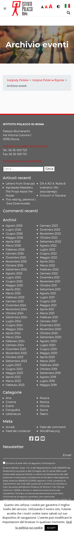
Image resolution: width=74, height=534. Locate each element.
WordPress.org (50, 431)
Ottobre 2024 (15, 313)
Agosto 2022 (48, 245)
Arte (8, 398)
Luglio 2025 (13, 277)
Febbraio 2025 (15, 297)
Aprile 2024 (13, 333)
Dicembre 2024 (16, 305)
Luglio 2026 (13, 229)
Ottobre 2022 (48, 237)
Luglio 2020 (47, 345)
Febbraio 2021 (49, 317)
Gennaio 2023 (49, 225)
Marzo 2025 (13, 293)
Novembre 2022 (50, 233)
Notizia (44, 402)
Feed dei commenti (53, 427)
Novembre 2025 (16, 261)
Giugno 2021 (48, 301)
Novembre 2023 (16, 353)
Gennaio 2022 (49, 273)
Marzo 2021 (47, 313)
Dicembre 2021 (50, 277)
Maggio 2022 (48, 257)
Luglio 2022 (47, 249)
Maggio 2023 (14, 373)
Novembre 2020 (50, 329)
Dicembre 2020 (50, 325)
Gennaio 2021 (48, 321)
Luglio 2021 (47, 297)
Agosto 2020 (48, 341)
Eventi (10, 406)
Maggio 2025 (14, 285)
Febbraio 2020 (49, 365)
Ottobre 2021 (48, 285)
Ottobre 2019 (48, 369)
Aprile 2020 (47, 357)
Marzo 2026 (13, 245)
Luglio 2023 (13, 365)
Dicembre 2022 (50, 229)
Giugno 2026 (14, 233)
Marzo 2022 (47, 265)
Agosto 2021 (48, 293)
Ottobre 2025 (14, 265)
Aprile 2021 (47, 309)
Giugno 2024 (14, 325)
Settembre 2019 (50, 373)
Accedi (10, 427)
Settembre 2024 (16, 317)
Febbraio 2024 (15, 341)
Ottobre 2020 (49, 333)
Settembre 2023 (16, 361)
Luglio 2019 (47, 381)
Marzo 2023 (13, 381)
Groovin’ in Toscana (53, 195)
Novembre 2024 (16, 309)
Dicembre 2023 (16, 349)
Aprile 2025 (13, 289)
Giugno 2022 (48, 253)
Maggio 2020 (48, 353)
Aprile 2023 (13, 377)
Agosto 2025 (14, 273)
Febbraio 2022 (49, 269)
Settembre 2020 (50, 337)
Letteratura (13, 414)
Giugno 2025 (14, 281)
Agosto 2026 (14, 225)
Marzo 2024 (13, 337)
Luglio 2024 (13, 321)
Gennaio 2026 (15, 253)
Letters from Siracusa (20, 183)
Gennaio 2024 (15, 345)
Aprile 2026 (13, 241)
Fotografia (13, 410)
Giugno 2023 (14, 369)
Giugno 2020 (48, 349)
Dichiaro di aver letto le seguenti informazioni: (30, 463)
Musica (44, 398)
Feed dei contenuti (18, 431)
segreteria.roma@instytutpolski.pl (25, 146)
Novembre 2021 (50, 281)
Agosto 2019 (48, 377)
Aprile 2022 (47, 261)
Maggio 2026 (14, 237)
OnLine (44, 406)
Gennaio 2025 (15, 301)
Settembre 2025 (16, 269)
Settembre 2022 (50, 241)
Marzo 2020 (47, 361)
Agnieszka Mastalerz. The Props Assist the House (19, 191)
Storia (44, 410)
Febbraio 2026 (15, 249)
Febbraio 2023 (15, 385)
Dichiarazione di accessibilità (22, 161)
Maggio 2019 (48, 385)
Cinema (11, 402)
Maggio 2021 (48, 305)
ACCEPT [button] (51, 527)
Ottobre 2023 (14, 357)
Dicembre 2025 (16, 257)
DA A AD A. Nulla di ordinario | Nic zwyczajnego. (53, 187)
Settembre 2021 (50, 289)
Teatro (44, 414)
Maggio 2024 (14, 329)
